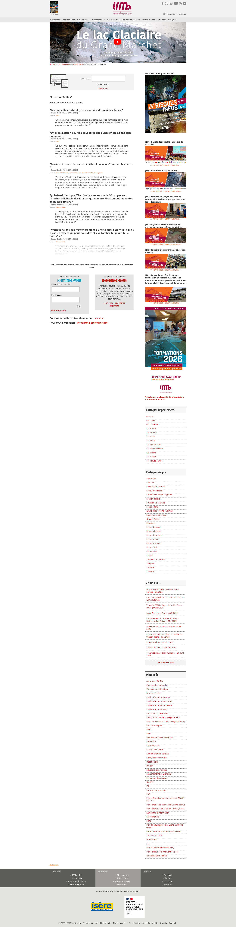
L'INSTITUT (55, 19)
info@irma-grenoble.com (92, 322)
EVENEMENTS (98, 19)
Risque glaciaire (153, 531)
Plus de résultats (166, 662)
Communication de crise (157, 753)
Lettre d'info (122, 878)
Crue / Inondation (154, 490)
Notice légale (119, 923)
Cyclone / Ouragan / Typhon (159, 494)
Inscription (181, 14)
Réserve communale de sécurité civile (163, 831)
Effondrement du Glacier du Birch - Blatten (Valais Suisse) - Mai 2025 (162, 619)
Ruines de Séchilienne (156, 855)
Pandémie (151, 523)
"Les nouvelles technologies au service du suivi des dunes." (86, 110)
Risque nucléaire (154, 543)
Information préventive (156, 713)
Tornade (150, 567)
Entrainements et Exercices (158, 774)
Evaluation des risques (156, 778)
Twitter (168, 878)
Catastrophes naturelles (157, 685)
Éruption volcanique (155, 502)
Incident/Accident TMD (156, 709)
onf (57, 115)
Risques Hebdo (78, 64)
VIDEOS (162, 19)
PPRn (148, 729)
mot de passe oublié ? (58, 310)
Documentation (64, 64)
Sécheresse (151, 551)
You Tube (168, 881)
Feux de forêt (152, 507)
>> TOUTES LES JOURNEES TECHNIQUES (169, 308)
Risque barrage (153, 527)
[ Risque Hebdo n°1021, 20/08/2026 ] (64, 113)
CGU (129, 923)
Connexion (170, 14)
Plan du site (105, 923)
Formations (122, 884)
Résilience (151, 741)
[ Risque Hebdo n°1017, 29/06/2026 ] (64, 170)
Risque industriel (154, 535)
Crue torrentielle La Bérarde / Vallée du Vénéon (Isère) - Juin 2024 (164, 635)
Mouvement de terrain (156, 515)
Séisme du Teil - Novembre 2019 (161, 647)
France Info (60, 207)
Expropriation (152, 816)
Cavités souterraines (155, 486)
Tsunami (150, 571)
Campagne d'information (157, 812)
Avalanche (151, 478)
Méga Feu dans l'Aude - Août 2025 (162, 613)
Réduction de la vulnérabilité (159, 737)
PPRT (148, 733)
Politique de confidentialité (145, 923)
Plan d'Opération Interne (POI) (160, 847)
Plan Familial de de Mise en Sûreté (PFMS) (165, 804)
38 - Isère (150, 436)
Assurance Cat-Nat (154, 681)
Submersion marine (155, 559)
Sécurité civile (152, 745)
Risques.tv (77, 878)
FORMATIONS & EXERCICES (76, 19)
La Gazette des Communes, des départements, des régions (79, 173)
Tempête (150, 563)
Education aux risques (156, 770)
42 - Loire (150, 440)
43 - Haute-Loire (153, 444)
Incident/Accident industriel (159, 701)
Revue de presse (122, 881)
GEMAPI (150, 782)
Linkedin (168, 884)
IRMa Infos (77, 875)
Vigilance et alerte (154, 749)
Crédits (163, 923)
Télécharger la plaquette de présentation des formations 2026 (164, 398)
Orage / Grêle (152, 519)
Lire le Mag (54, 14)
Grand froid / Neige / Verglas (159, 511)
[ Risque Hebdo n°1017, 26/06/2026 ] (64, 205)
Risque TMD (151, 547)
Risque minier (152, 539)
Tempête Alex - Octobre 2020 (159, 642)
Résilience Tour (77, 884)
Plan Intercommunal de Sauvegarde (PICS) (165, 721)
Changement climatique (157, 689)
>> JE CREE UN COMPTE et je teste (114, 304)
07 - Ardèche (152, 424)
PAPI (148, 794)
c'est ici (99, 318)
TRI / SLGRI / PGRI (154, 835)
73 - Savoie (151, 456)
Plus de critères (103, 88)
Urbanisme (151, 839)
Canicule (150, 482)
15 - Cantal (151, 428)
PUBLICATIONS (149, 19)
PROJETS (172, 19)
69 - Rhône (151, 452)
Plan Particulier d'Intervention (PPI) (162, 851)
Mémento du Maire (77, 881)
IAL (147, 786)
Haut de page (54, 864)
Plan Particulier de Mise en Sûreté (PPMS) (165, 808)
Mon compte (122, 875)
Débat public (152, 761)
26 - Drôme (151, 432)
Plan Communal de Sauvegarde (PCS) (163, 717)
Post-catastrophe (154, 725)
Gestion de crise (153, 693)
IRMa (148, 821)
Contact (172, 923)
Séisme (149, 555)
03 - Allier (150, 420)
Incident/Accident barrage (158, 697)
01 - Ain (149, 416)
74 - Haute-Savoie (154, 460)
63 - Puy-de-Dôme (154, 448)
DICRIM (149, 765)
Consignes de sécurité (156, 757)
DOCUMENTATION (131, 19)
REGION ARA (113, 19)
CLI (147, 843)
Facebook (168, 875)
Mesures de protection (156, 790)
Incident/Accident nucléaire (159, 705)
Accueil (52, 64)
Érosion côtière (153, 498)
